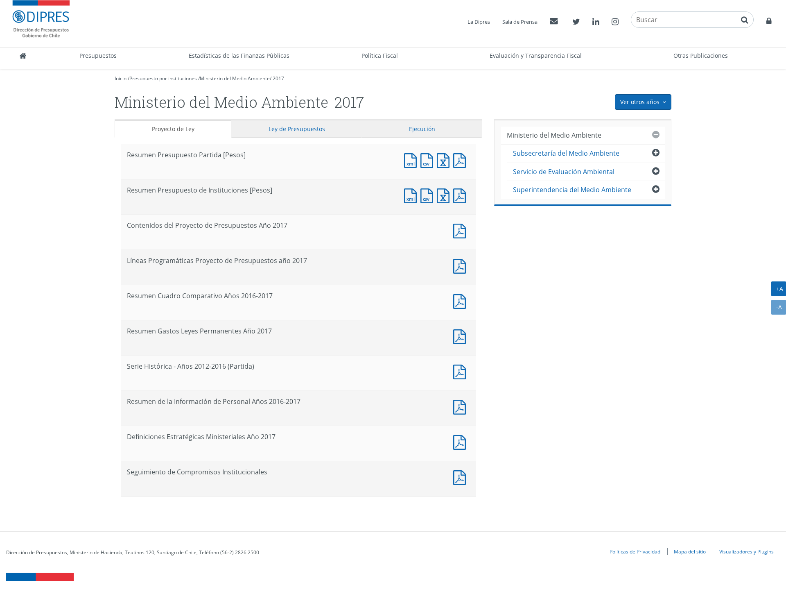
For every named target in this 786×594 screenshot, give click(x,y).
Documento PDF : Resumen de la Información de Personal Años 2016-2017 (461, 406)
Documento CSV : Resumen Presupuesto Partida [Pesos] (428, 159)
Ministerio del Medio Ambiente (235, 78)
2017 (278, 78)
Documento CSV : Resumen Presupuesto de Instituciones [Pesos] (428, 195)
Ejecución (422, 129)
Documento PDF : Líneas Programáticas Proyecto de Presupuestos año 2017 (461, 265)
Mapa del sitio (690, 551)
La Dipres (479, 21)
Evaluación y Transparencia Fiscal (536, 55)
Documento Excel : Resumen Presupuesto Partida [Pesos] (445, 159)
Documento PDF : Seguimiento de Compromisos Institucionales (461, 476)
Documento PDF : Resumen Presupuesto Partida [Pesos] (461, 159)
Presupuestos (98, 55)
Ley (297, 129)
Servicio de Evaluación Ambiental (563, 171)
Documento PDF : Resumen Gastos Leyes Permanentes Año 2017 (461, 335)
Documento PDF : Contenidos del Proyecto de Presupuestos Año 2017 (461, 230)
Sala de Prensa (520, 21)
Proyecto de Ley (173, 129)
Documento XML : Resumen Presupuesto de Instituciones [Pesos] (412, 195)
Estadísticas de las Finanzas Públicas (239, 55)
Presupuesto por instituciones (163, 78)
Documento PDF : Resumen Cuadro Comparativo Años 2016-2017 (461, 300)
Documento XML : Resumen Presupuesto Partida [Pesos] (412, 159)
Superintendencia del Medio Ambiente (572, 189)
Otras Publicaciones (700, 55)
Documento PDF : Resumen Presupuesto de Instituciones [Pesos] (461, 195)
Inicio (120, 78)
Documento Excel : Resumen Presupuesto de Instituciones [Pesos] (445, 195)
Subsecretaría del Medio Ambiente (566, 153)
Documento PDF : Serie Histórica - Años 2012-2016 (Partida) (461, 371)
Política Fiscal (379, 55)
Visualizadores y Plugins (746, 551)
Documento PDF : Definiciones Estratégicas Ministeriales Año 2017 (461, 441)
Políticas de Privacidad (635, 551)
